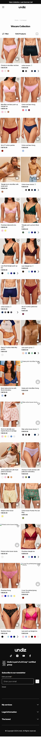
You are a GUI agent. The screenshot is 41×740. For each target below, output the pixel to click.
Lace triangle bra (27, 266)
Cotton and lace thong (28, 104)
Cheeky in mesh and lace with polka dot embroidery (31, 470)
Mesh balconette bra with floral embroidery (8, 389)
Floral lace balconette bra (8, 225)
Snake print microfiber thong (30, 388)
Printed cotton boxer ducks (9, 551)
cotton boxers (26, 65)
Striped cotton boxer (7, 510)
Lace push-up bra (27, 347)
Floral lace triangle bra (28, 551)
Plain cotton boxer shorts (29, 429)
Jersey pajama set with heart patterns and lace (9, 470)
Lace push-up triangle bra (29, 631)
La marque (23, 20)
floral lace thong (5, 631)
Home (16, 20)
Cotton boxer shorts (28, 184)
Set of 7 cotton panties (8, 145)
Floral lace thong (6, 590)
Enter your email (7, 677)
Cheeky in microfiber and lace (10, 65)
